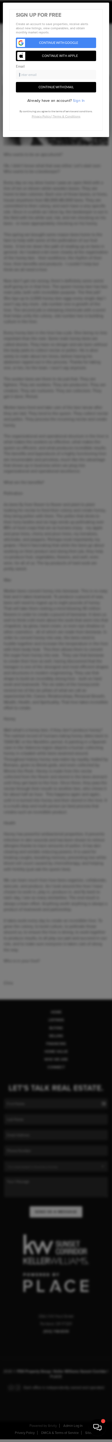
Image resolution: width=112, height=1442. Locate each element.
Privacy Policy (41, 116)
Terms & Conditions (66, 116)
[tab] (56, 100)
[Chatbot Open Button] (97, 1427)
